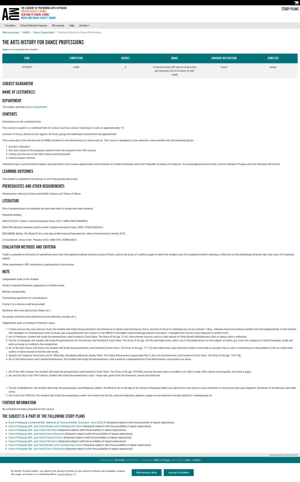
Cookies (196, 460)
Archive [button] (83, 25)
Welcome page (10, 32)
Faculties (10, 25)
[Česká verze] (295, 2)
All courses (58, 25)
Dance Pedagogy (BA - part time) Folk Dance (33, 430)
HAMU (26, 32)
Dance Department (43, 32)
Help (71, 25)
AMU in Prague (161, 460)
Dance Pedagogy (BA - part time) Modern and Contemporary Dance (46, 426)
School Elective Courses (33, 25)
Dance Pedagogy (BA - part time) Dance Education (37, 433)
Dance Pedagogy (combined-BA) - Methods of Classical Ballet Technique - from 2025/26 (57, 422)
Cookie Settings (65, 474)
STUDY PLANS (290, 9)
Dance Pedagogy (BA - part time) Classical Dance (36, 437)
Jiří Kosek (119, 460)
